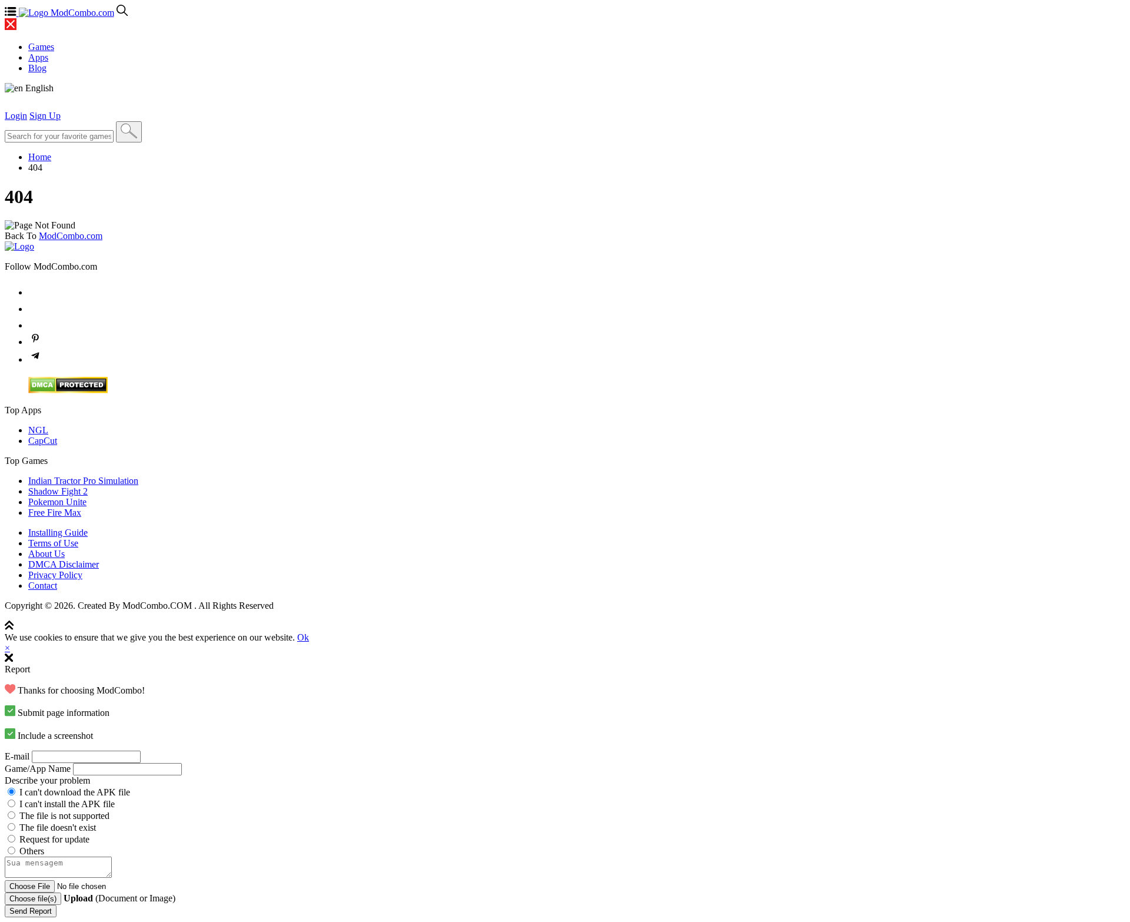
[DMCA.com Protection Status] (68, 390)
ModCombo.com (70, 236)
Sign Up (45, 116)
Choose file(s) (32, 898)
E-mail (17, 756)
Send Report (30, 911)
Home (39, 157)
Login (16, 116)
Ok (303, 637)
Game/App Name (38, 769)
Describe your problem (47, 780)
